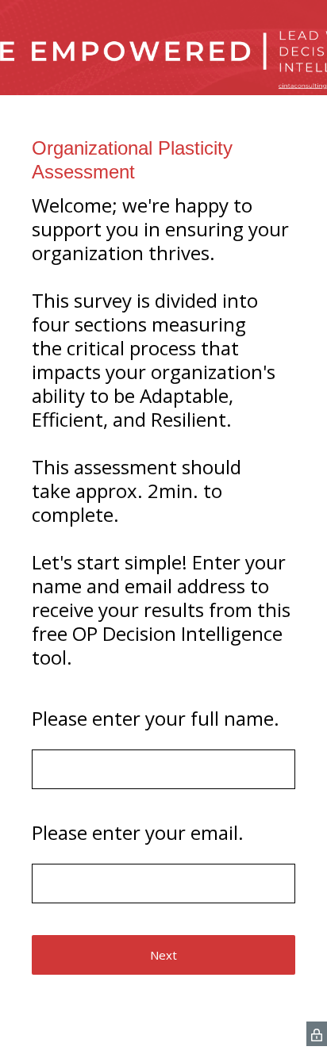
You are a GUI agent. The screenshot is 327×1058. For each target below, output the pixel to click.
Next (163, 955)
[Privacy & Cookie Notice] (316, 1033)
